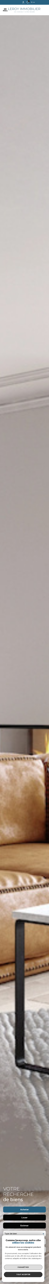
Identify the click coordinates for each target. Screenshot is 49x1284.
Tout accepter (23, 1274)
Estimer (24, 1225)
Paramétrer (23, 1267)
